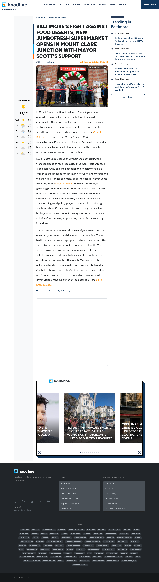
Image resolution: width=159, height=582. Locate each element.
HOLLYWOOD (122, 541)
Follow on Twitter (68, 489)
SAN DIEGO (97, 557)
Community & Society (58, 18)
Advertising (110, 494)
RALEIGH (133, 553)
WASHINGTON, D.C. (129, 561)
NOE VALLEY (122, 549)
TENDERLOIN (72, 561)
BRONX (44, 534)
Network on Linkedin (70, 499)
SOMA (138, 557)
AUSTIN (136, 530)
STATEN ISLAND (49, 561)
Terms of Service (113, 504)
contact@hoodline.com (25, 510)
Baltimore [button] (8, 9)
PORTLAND (99, 553)
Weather (89, 4)
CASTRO (64, 534)
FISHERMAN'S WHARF (74, 541)
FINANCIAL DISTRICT (54, 541)
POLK (89, 553)
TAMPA (60, 561)
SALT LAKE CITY (70, 557)
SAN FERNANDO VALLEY (113, 557)
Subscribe (150, 4)
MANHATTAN (116, 545)
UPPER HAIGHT (113, 561)
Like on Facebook (69, 494)
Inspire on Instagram (70, 504)
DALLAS (36, 537)
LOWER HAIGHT (102, 545)
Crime (76, 4)
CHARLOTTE (75, 534)
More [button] (122, 4)
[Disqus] (72, 332)
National (49, 4)
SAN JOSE (35, 530)
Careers (109, 489)
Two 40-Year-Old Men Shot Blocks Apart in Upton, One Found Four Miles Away (127, 71)
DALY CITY (91, 530)
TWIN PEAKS (84, 561)
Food (102, 4)
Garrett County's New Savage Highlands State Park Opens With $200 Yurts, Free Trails (130, 56)
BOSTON (35, 534)
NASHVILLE (80, 549)
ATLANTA (127, 530)
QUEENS (124, 553)
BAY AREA (101, 530)
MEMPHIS (137, 545)
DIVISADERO (66, 537)
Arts (112, 4)
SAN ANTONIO (85, 557)
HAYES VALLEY (108, 541)
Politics (64, 4)
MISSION (70, 549)
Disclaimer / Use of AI (115, 509)
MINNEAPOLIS (58, 549)
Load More (128, 97)
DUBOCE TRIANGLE (97, 537)
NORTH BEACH (135, 549)
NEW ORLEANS (93, 549)
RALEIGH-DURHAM (27, 557)
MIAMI (21, 549)
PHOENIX (67, 553)
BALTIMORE (24, 534)
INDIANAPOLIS (34, 545)
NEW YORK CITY (108, 549)
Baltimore (40, 18)
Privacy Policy (111, 499)
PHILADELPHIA (55, 553)
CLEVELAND (124, 534)
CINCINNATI (98, 534)
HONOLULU (135, 541)
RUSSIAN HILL (42, 557)
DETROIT (55, 537)
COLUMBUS (136, 534)
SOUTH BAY (24, 530)
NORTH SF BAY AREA (76, 530)
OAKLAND (61, 530)
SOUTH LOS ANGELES (32, 561)
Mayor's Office (63, 184)
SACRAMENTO (56, 557)
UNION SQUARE (98, 561)
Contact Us (66, 509)
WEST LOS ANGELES (80, 565)
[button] (39, 452)
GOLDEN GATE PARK (92, 541)
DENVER (45, 537)
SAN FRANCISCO (49, 530)
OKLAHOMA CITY (29, 553)
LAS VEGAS (59, 545)
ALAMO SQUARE (114, 530)
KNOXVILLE (48, 545)
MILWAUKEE (44, 549)
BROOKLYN (54, 534)
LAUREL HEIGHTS (73, 545)
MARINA (128, 545)
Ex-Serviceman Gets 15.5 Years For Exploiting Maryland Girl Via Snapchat (129, 41)
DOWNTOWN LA (80, 537)
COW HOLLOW (24, 537)
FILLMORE (40, 541)
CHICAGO (86, 534)
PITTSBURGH (79, 553)
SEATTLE (129, 557)
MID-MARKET (32, 549)
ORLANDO (42, 553)
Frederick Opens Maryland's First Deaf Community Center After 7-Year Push (130, 87)
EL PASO (138, 537)
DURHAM (110, 537)
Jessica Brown (47, 62)
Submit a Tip (111, 484)
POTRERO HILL (111, 553)
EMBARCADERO (27, 541)
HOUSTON (22, 545)
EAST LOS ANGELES (124, 537)
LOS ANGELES (88, 545)
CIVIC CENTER (111, 534)
